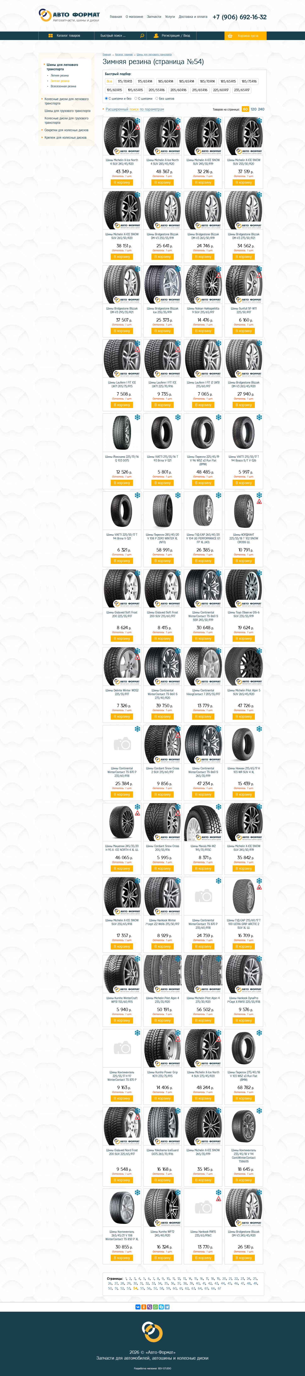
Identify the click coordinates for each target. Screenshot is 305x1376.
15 (195, 1278)
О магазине (134, 16)
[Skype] (161, 1306)
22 (236, 1278)
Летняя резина (60, 75)
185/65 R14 (186, 81)
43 (216, 1283)
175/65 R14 (145, 81)
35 (166, 1283)
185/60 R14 (165, 81)
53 (128, 1288)
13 (184, 1278)
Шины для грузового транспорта (67, 111)
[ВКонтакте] (137, 1306)
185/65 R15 (228, 81)
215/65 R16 (199, 90)
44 (223, 1283)
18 (212, 1278)
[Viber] (149, 1306)
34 (159, 1283)
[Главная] (69, 15)
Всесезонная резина (63, 86)
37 (178, 1283)
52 (122, 1288)
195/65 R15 (135, 90)
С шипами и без (119, 98)
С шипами (144, 98)
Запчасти (154, 16)
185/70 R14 (207, 81)
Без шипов (166, 98)
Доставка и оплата (193, 16)
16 (201, 1278)
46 (236, 1283)
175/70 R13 (125, 81)
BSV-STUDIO (164, 1368)
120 (254, 109)
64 (200, 1288)
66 (213, 1288)
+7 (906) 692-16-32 (240, 17)
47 (242, 1283)
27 (116, 1283)
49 (255, 1283)
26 (110, 1283)
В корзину (122, 182)
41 (204, 1283)
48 (249, 1283)
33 (153, 1283)
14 (190, 1278)
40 (198, 1283)
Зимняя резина (60, 81)
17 (207, 1278)
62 (187, 1288)
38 (185, 1283)
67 (219, 1288)
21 (230, 1278)
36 (172, 1283)
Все (109, 81)
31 (141, 1283)
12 (178, 1278)
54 (135, 1288)
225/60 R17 (220, 90)
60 (245, 109)
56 (149, 1288)
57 (155, 1288)
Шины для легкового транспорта (154, 54)
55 (142, 1288)
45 (229, 1283)
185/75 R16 (249, 81)
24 (248, 1278)
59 (168, 1288)
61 (180, 1288)
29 (129, 1283)
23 (242, 1278)
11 (173, 1278)
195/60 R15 (114, 90)
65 (206, 1288)
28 (122, 1283)
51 (116, 1288)
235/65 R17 (241, 90)
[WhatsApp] (155, 1306)
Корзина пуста (248, 36)
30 (135, 1283)
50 (110, 1288)
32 (147, 1283)
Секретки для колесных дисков (66, 130)
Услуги (170, 16)
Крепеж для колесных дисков (66, 137)
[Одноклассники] (143, 1306)
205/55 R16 (157, 90)
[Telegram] (167, 1306)
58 (161, 1288)
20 (224, 1278)
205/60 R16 (179, 90)
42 (210, 1283)
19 (218, 1278)
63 (193, 1288)
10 (168, 1278)
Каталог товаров (124, 54)
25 (255, 1278)
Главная (116, 16)
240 (261, 109)
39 (191, 1283)
